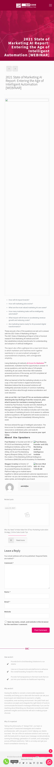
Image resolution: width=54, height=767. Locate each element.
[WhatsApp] (16, 763)
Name (7, 592)
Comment (9, 563)
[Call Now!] (6, 761)
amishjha (24, 486)
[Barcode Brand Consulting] (27, 5)
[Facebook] (20, 763)
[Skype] (13, 763)
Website (7, 612)
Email (7, 602)
